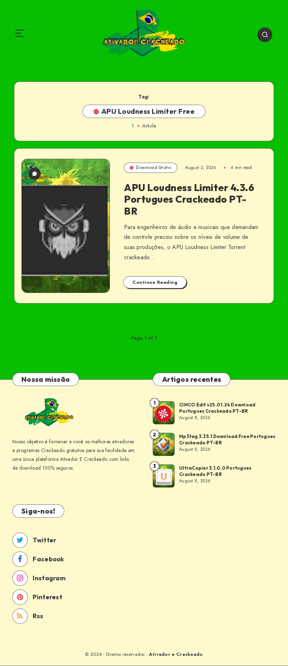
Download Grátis (154, 167)
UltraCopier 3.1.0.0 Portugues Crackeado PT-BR (215, 471)
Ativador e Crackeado (176, 654)
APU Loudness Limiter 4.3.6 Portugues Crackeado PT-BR (189, 199)
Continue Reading (154, 282)
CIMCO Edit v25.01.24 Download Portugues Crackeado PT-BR (217, 408)
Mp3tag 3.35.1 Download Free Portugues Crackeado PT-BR (227, 439)
